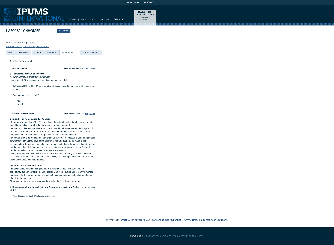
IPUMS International (9, 6)
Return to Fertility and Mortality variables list (27, 46)
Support (119, 19)
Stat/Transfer (190, 220)
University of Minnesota (214, 220)
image (92, 68)
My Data (105, 19)
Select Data (87, 19)
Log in (129, 2)
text (86, 68)
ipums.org (148, 2)
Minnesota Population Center (160, 236)
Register (138, 2)
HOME (72, 19)
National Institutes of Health (136, 220)
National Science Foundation (166, 220)
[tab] (11, 52)
